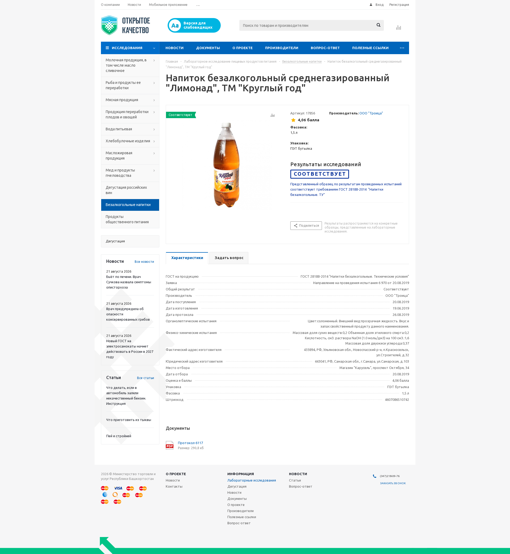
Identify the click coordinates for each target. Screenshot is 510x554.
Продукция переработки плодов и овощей (127, 114)
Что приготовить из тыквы (128, 420)
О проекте (242, 48)
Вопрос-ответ (325, 48)
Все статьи (145, 378)
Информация (240, 474)
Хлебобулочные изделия (128, 141)
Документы (208, 48)
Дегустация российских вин (126, 190)
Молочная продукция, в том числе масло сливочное (126, 65)
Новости (174, 48)
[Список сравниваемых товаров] (398, 29)
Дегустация (236, 486)
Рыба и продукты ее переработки (123, 85)
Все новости (144, 261)
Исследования (127, 48)
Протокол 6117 (190, 443)
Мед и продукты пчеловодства (120, 173)
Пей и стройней (118, 436)
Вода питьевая (119, 129)
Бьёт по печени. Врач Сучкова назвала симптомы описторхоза (128, 282)
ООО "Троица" (371, 113)
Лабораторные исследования (251, 480)
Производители (281, 48)
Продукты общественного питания (127, 219)
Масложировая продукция (119, 155)
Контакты (174, 486)
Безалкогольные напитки (128, 205)
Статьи (295, 480)
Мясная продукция (122, 100)
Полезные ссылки (370, 48)
